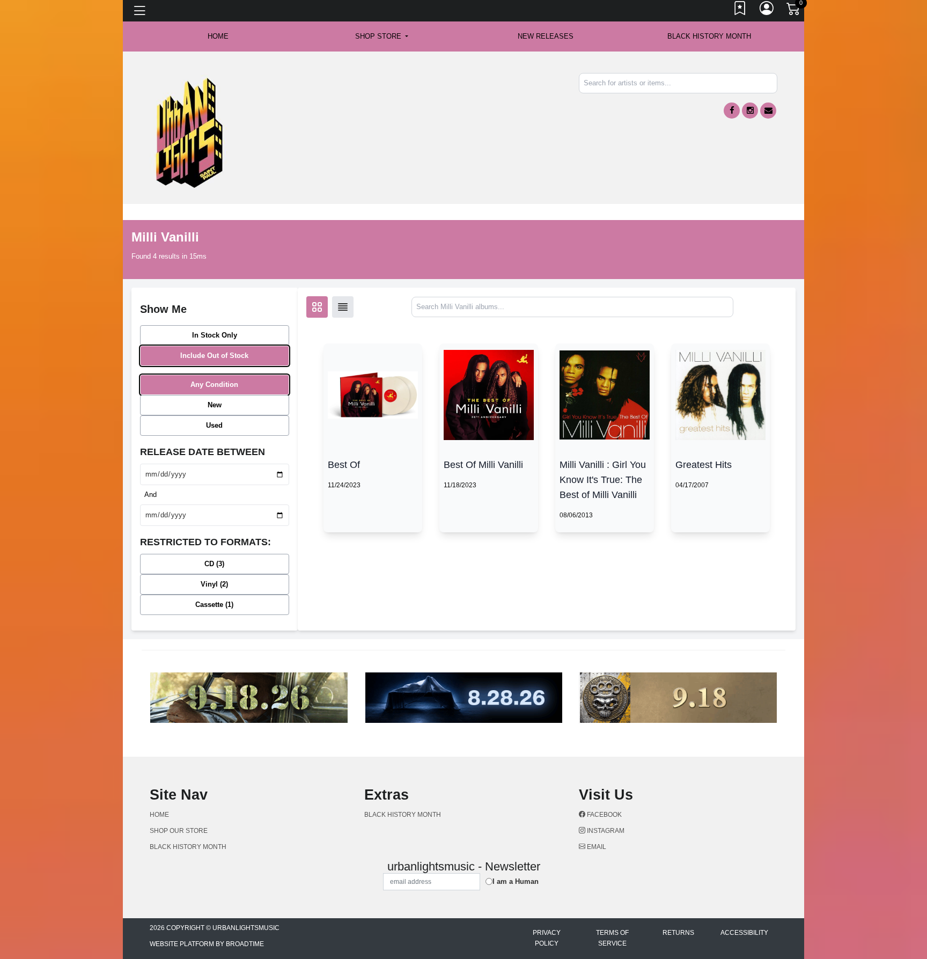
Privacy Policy (547, 938)
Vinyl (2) (214, 584)
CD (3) (214, 564)
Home (159, 814)
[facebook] (732, 110)
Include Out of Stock (214, 356)
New (215, 405)
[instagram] (750, 110)
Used (214, 425)
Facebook (603, 814)
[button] (382, 36)
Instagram (604, 830)
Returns (678, 932)
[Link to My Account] (767, 10)
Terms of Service (612, 938)
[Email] (768, 110)
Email (595, 847)
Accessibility (744, 932)
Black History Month (709, 36)
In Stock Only (214, 335)
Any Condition (214, 384)
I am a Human (515, 881)
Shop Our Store (179, 830)
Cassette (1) (214, 605)
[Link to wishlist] (740, 10)
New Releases (545, 36)
